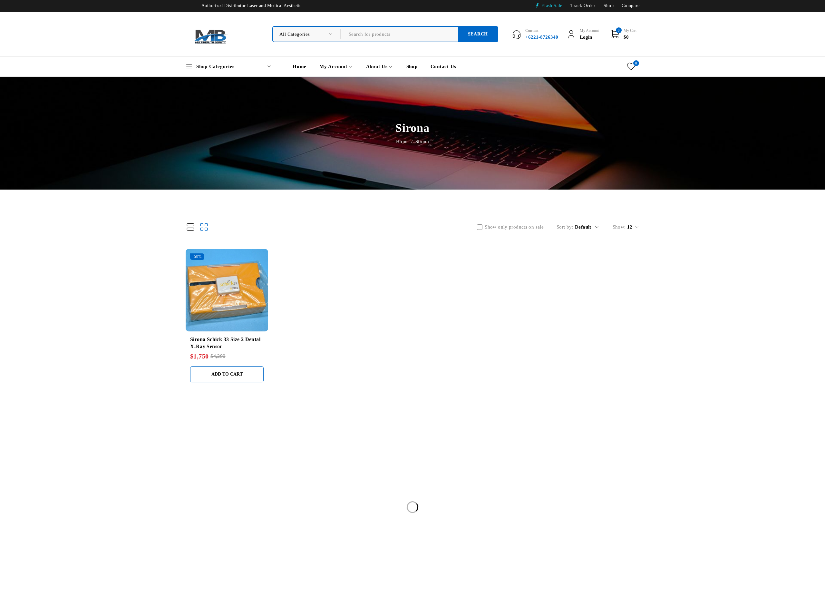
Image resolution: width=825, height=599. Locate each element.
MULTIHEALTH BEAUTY (206, 444)
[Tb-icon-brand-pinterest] (616, 504)
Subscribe (625, 481)
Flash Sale (551, 5)
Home (402, 141)
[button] (227, 374)
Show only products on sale (514, 227)
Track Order (582, 5)
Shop (609, 5)
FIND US (347, 445)
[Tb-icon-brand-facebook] (563, 504)
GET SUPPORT (449, 445)
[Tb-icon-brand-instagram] (598, 504)
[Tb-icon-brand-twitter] (581, 504)
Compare (631, 5)
